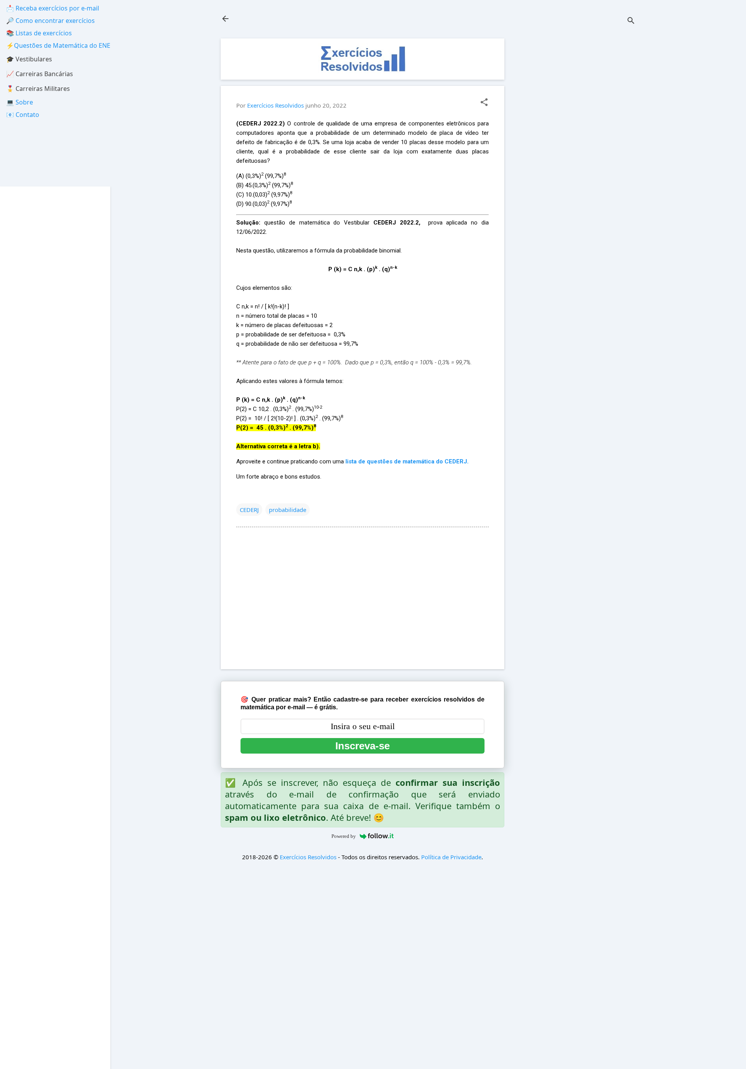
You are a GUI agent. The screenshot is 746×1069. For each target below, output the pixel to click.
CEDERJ (249, 510)
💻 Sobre (19, 102)
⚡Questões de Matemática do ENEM (61, 45)
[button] (484, 102)
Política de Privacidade (451, 857)
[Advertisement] (577, 155)
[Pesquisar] (631, 21)
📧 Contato (22, 114)
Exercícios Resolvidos (308, 857)
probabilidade (287, 510)
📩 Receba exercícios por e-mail (52, 8)
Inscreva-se (362, 746)
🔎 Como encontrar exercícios (50, 20)
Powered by (343, 836)
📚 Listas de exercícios (39, 33)
